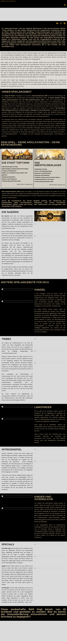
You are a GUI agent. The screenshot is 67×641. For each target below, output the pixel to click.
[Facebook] (57, 23)
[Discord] (64, 23)
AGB (8, 1)
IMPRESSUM (3, 1)
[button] (64, 4)
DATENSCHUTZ (13, 1)
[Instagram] (61, 23)
